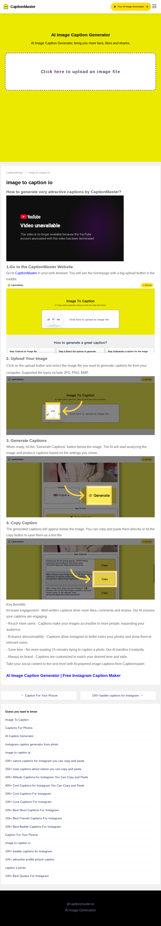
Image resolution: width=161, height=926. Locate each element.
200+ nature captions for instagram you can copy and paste (44, 760)
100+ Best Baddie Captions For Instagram (33, 826)
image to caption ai (17, 752)
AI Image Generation (80, 910)
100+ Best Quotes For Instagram (27, 876)
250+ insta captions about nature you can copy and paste (43, 769)
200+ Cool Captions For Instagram (28, 793)
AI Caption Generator (19, 736)
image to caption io (39, 172)
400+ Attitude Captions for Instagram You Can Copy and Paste (46, 777)
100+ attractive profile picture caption (29, 859)
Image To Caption (17, 719)
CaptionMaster (14, 172)
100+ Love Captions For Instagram (28, 801)
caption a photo (15, 867)
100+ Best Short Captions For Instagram (32, 810)
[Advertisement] (80, 126)
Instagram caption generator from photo (31, 744)
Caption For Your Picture (41, 695)
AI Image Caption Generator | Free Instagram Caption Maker (63, 675)
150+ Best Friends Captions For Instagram (33, 818)
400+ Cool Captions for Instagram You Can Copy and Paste (44, 785)
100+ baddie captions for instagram (115, 695)
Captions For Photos (18, 727)
